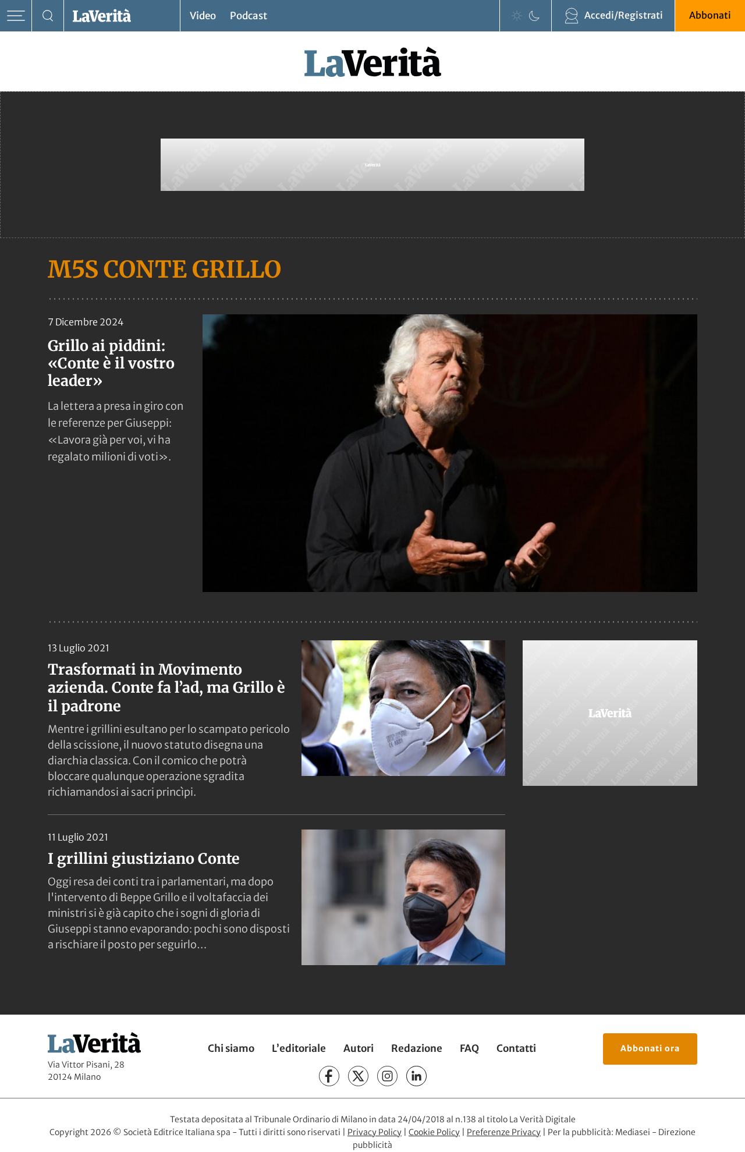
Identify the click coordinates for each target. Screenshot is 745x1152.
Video (203, 15)
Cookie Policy (434, 1132)
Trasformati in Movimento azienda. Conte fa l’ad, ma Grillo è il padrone (166, 687)
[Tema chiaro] (516, 15)
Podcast (248, 15)
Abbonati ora (650, 1048)
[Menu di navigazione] (16, 16)
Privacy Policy (374, 1132)
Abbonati (710, 15)
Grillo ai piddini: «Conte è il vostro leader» (111, 363)
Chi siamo (231, 1048)
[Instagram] (387, 1076)
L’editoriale (299, 1048)
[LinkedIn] (416, 1076)
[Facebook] (329, 1076)
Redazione (416, 1048)
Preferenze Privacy (504, 1132)
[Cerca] (48, 16)
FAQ (469, 1048)
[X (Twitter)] (358, 1076)
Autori (358, 1048)
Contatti (516, 1048)
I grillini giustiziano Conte (144, 858)
